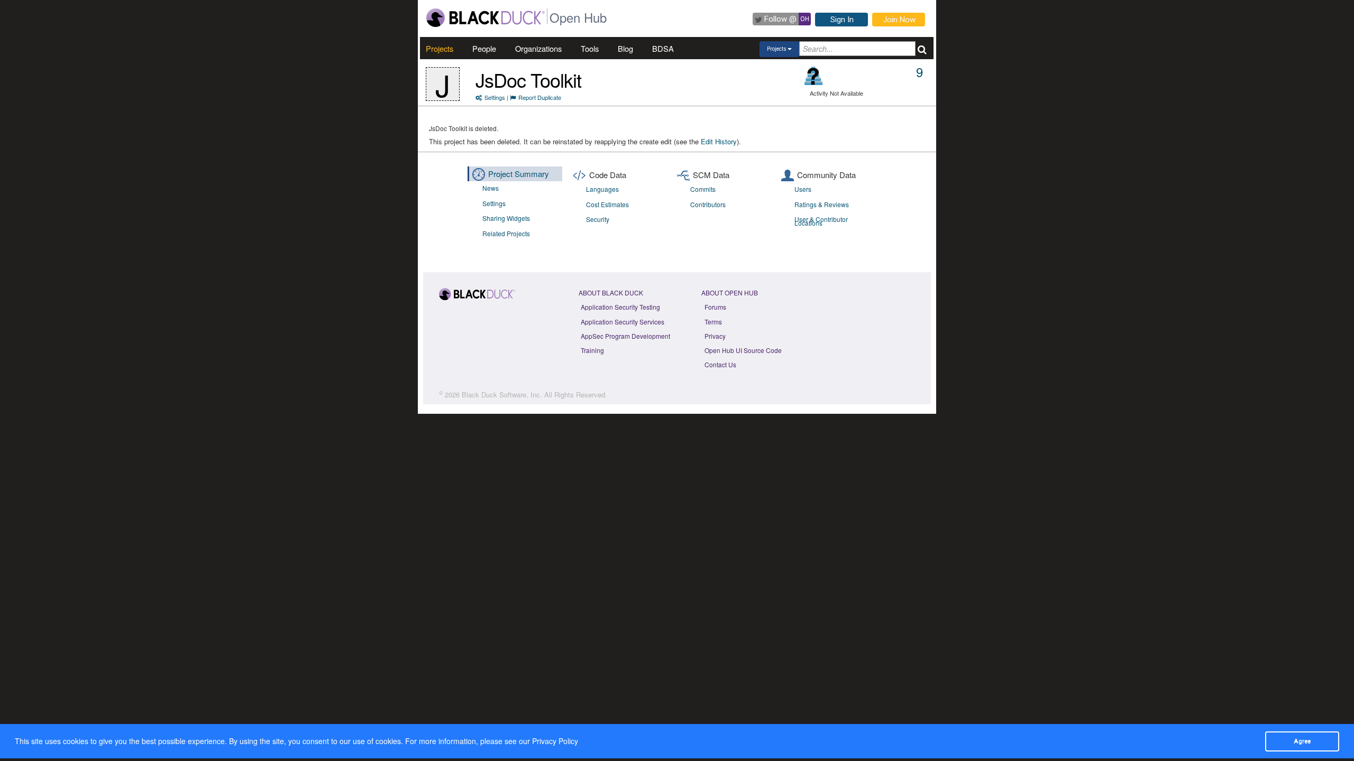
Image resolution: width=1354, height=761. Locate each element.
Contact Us (720, 364)
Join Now (899, 19)
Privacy (715, 335)
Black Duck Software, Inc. (502, 394)
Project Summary (518, 173)
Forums (715, 306)
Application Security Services (622, 321)
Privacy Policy (555, 741)
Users (802, 188)
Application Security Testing (620, 306)
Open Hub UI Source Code (743, 350)
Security (597, 219)
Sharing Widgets (506, 218)
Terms (713, 321)
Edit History (719, 141)
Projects (439, 48)
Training (592, 350)
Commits (703, 188)
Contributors (708, 204)
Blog (625, 48)
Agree (1302, 741)
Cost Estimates (607, 204)
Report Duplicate (539, 97)
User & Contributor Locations (821, 221)
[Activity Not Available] (813, 76)
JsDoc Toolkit (528, 79)
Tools (590, 48)
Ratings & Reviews (821, 204)
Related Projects (506, 233)
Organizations (538, 48)
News (490, 187)
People (484, 48)
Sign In (842, 19)
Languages (602, 188)
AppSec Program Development (625, 335)
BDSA (663, 48)
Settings (494, 97)
